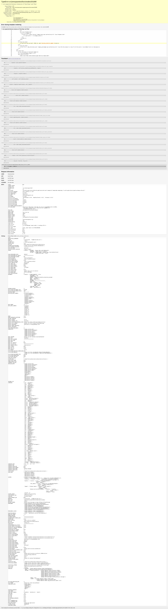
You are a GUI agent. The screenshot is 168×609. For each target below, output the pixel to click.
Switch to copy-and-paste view (14, 58)
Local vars (6, 64)
